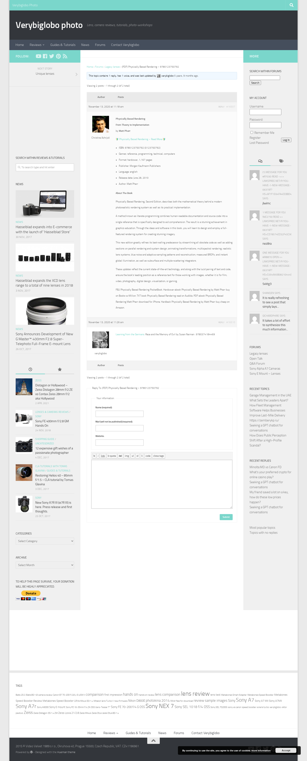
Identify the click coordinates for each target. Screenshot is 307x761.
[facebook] (44, 56)
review (199, 700)
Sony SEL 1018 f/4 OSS (192, 707)
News (85, 45)
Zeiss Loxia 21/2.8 (68, 712)
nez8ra (267, 243)
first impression (113, 694)
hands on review (146, 695)
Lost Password (259, 143)
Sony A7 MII (261, 700)
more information (261, 750)
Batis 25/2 (20, 695)
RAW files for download (181, 701)
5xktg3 (267, 284)
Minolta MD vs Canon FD (266, 467)
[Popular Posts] (59, 369)
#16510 (230, 322)
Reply (221, 107)
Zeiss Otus (97, 713)
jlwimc (267, 203)
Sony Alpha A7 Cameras (265, 368)
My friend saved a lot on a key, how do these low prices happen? (269, 497)
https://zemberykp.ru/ (264, 420)
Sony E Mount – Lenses (265, 373)
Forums (100, 45)
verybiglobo (275, 707)
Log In (286, 140)
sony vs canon (234, 707)
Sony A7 (245, 700)
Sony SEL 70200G (219, 707)
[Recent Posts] (30, 369)
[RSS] (64, 56)
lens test (215, 694)
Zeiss (38, 380)
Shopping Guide (44, 439)
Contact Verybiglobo (125, 45)
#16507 (230, 106)
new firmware (121, 701)
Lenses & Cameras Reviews (52, 412)
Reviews (35, 45)
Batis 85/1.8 (32, 695)
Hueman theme (66, 752)
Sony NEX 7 (160, 706)
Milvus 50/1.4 (86, 701)
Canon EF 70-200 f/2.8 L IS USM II (69, 695)
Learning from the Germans (130, 334)
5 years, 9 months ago (186, 75)
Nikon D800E (136, 701)
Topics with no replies (264, 533)
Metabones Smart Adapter (234, 695)
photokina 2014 (158, 701)
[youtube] (38, 56)
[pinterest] (58, 56)
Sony (38, 416)
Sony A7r (26, 706)
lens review (195, 693)
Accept (286, 750)
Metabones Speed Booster (260, 695)
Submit (226, 517)
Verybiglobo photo (49, 25)
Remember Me (264, 133)
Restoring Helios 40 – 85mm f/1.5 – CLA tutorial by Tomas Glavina (54, 480)
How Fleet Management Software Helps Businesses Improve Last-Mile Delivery (267, 410)
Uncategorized (44, 443)
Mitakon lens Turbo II (104, 701)
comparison (95, 694)
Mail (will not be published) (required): (114, 421)
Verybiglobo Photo (25, 5)
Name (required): (103, 407)
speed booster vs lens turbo (255, 707)
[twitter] (51, 56)
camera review (45, 695)
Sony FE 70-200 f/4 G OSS (128, 707)
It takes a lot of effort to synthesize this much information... (276, 325)
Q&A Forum (257, 363)
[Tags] (280, 161)
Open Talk (256, 358)
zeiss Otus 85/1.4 (110, 713)
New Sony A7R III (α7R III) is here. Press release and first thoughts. (53, 507)
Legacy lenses (112, 66)
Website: (99, 436)
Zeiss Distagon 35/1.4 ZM (45, 713)
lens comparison (167, 694)
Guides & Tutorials (62, 45)
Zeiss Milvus (85, 713)
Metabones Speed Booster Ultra (61, 700)
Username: (257, 106)
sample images (216, 701)
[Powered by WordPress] (31, 752)
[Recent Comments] (260, 161)
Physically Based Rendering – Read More (140, 139)
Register (255, 138)
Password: (256, 119)
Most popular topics (262, 528)
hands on (130, 694)
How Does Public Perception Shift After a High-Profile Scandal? (268, 440)
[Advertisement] (44, 118)
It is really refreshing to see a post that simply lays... (276, 302)
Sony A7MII (275, 700)
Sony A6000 (43, 707)
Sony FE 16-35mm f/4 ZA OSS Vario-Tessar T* (88, 707)
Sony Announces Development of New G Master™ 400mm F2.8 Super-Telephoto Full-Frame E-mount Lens (44, 339)
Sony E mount (57, 707)
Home (19, 45)
